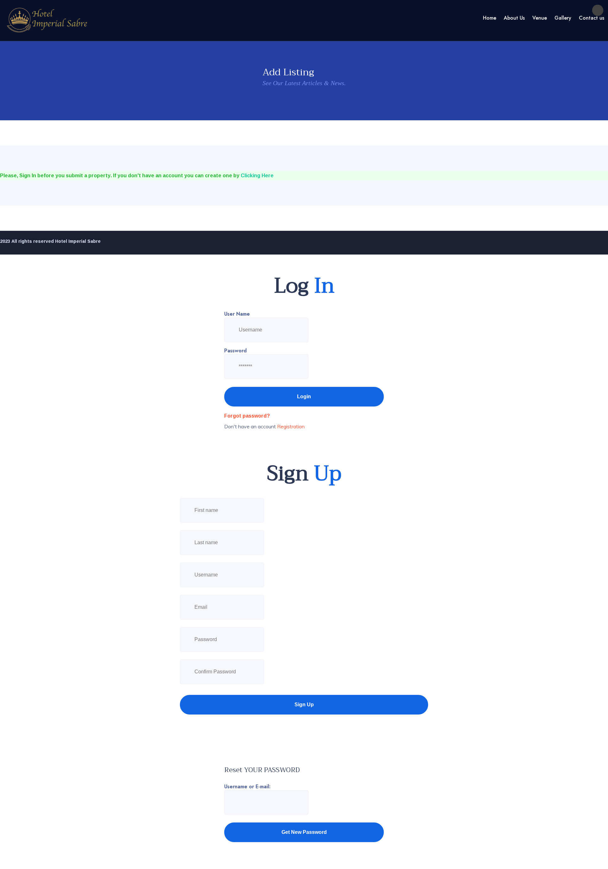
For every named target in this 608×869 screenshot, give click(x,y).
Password (235, 350)
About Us (514, 18)
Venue (539, 18)
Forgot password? (247, 415)
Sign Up (304, 704)
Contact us (591, 18)
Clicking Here (257, 175)
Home (489, 18)
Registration (291, 426)
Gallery (562, 18)
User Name (237, 314)
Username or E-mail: (247, 786)
